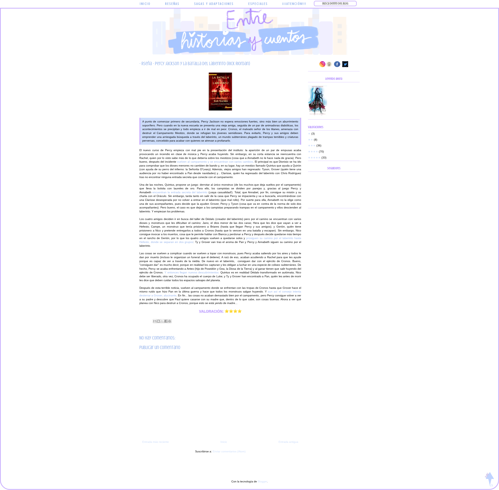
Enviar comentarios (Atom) (229, 451)
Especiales (258, 4)
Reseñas (172, 4)
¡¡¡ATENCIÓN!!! (294, 4)
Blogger (262, 481)
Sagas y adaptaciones (214, 4)
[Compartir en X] (162, 321)
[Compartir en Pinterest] (170, 321)
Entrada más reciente (155, 441)
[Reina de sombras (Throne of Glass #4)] (317, 114)
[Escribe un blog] (158, 321)
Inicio (145, 4)
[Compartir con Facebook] (166, 321)
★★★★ (313, 151)
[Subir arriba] (489, 480)
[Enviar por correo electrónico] (155, 321)
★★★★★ (314, 157)
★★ (310, 139)
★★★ (312, 145)
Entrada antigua (288, 441)
